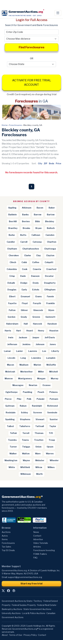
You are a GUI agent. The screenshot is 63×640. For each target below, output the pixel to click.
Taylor (52, 426)
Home (5, 125)
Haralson (52, 323)
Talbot (10, 426)
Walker (13, 453)
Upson (50, 446)
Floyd (25, 303)
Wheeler (54, 460)
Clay (38, 255)
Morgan (41, 378)
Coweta (37, 269)
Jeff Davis (50, 337)
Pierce (8, 399)
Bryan (38, 228)
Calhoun (36, 235)
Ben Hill (13, 221)
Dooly (36, 283)
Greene (36, 317)
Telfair (13, 433)
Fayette (12, 303)
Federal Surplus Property (24, 605)
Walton (26, 453)
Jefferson (12, 344)
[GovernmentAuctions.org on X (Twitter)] (3, 591)
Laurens (32, 351)
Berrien (26, 221)
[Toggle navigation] (57, 13)
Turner (13, 446)
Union (38, 446)
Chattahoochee (30, 248)
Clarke (27, 255)
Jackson (23, 337)
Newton (33, 385)
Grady (24, 317)
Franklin (50, 303)
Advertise (38, 539)
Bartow (51, 214)
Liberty (55, 351)
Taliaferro (24, 426)
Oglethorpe (11, 392)
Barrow (37, 214)
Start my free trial (31, 583)
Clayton (50, 255)
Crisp (12, 276)
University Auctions (11, 613)
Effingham (50, 289)
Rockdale (11, 412)
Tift (51, 433)
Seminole (52, 412)
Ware (38, 453)
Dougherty (50, 283)
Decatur (49, 276)
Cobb (24, 262)
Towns (25, 440)
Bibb (37, 221)
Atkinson (26, 207)
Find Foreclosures (31, 47)
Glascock (38, 310)
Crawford (51, 269)
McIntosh (10, 371)
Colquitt (49, 262)
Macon (10, 365)
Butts (23, 235)
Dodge (23, 283)
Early (24, 289)
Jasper (35, 337)
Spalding (10, 419)
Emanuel (25, 296)
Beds (51, 163)
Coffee (35, 262)
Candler (11, 242)
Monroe (9, 378)
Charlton (51, 242)
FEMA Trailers (40, 554)
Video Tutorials (40, 543)
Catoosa (37, 242)
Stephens (25, 419)
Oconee (46, 385)
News (36, 532)
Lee (44, 351)
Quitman (10, 406)
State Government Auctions (37, 609)
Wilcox (38, 467)
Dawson (35, 276)
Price (58, 163)
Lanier (19, 351)
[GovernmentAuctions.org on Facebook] (8, 591)
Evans (38, 296)
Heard (29, 330)
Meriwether (26, 371)
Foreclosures (15, 125)
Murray (54, 378)
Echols (35, 289)
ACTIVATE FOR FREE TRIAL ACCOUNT (31, 82)
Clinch (13, 262)
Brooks (26, 228)
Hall (26, 323)
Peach (41, 392)
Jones (53, 344)
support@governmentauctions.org (25, 577)
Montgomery (25, 378)
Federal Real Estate (46, 605)
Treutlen (38, 440)
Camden (50, 235)
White (11, 467)
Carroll (23, 242)
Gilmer (24, 310)
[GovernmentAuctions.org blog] (13, 591)
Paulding (27, 392)
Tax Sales (6, 546)
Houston (53, 330)
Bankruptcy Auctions (12, 609)
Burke (12, 235)
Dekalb (11, 283)
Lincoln (11, 358)
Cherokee (14, 255)
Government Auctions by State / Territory (22, 601)
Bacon (40, 207)
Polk (29, 399)
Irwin (10, 337)
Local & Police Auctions (33, 613)
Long (23, 358)
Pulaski (40, 399)
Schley (24, 412)
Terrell (25, 433)
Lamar (7, 351)
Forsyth (37, 303)
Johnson (40, 344)
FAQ (35, 557)
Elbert (12, 296)
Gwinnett (50, 317)
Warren (50, 453)
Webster (39, 460)
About (5, 635)
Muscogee (17, 385)
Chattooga (50, 248)
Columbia (12, 269)
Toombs (12, 440)
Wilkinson (25, 474)
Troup (52, 440)
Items (5, 539)
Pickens (53, 392)
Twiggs (26, 446)
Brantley (12, 228)
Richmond (52, 406)
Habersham (12, 323)
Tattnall (39, 426)
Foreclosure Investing (44, 550)
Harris (8, 330)
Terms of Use (15, 635)
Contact (37, 535)
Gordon (11, 317)
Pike (19, 399)
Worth (39, 474)
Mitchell (53, 371)
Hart (18, 330)
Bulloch (51, 228)
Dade (23, 276)
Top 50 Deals (8, 550)
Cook (24, 269)
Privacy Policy (30, 635)
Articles (37, 546)
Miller (41, 371)
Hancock (37, 323)
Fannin (50, 296)
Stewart (40, 419)
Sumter (54, 419)
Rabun (23, 406)
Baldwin (12, 214)
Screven (37, 412)
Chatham (12, 248)
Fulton (12, 310)
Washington (10, 460)
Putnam (54, 399)
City (40, 163)
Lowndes (36, 358)
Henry (41, 330)
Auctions (6, 532)
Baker (52, 207)
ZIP (45, 163)
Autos (5, 535)
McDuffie (51, 365)
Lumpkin (50, 358)
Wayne (26, 460)
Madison (23, 365)
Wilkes (51, 467)
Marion (37, 365)
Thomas (39, 433)
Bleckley (49, 221)
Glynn (51, 310)
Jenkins (26, 344)
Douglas (11, 289)
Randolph (37, 406)
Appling (12, 207)
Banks (25, 214)
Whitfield (25, 467)
